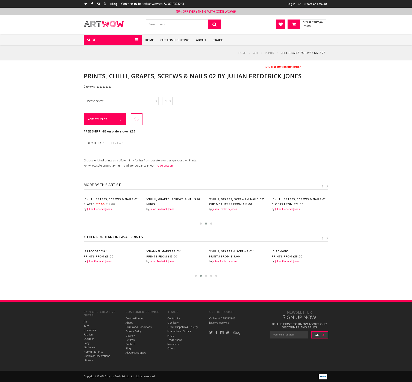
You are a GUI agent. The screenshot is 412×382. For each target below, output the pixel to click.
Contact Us (173, 318)
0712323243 (176, 4)
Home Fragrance (93, 351)
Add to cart (97, 119)
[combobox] (121, 101)
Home (149, 40)
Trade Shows (174, 339)
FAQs (170, 335)
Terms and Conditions (138, 327)
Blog (113, 4)
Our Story (173, 322)
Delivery (130, 335)
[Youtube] (105, 4)
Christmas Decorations (97, 356)
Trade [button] (218, 40)
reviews (117, 142)
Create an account (315, 4)
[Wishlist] (280, 24)
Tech (86, 326)
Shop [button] (91, 40)
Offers (171, 348)
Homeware (90, 330)
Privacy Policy (133, 331)
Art (255, 52)
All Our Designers (136, 352)
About (201, 40)
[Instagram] (98, 4)
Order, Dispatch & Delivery (182, 327)
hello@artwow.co (150, 4)
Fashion (88, 334)
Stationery (89, 347)
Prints (269, 52)
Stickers (88, 360)
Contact (130, 344)
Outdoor (89, 338)
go (317, 335)
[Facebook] (92, 4)
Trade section (164, 165)
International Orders (179, 331)
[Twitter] (86, 4)
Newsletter (173, 344)
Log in (291, 4)
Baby (86, 343)
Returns (130, 339)
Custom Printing (174, 40)
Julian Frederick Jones (99, 209)
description (96, 142)
